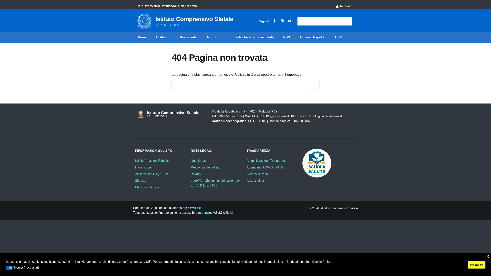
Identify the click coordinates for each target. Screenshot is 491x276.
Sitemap (140, 180)
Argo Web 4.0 (192, 207)
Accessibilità (255, 180)
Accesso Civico (257, 174)
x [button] (488, 256)
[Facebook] (274, 21)
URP (338, 37)
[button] (9, 268)
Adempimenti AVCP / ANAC (266, 167)
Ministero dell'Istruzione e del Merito (167, 6)
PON (286, 37)
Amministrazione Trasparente (267, 160)
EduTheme (205, 212)
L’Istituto (162, 37)
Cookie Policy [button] (321, 261)
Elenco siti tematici (148, 187)
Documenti (188, 37)
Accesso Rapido (312, 37)
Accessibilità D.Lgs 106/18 (153, 174)
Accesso (346, 6)
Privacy (196, 174)
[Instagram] (282, 21)
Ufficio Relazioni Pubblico (152, 160)
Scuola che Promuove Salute (252, 37)
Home (142, 37)
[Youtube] (290, 21)
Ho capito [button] (476, 264)
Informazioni (143, 167)
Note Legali (199, 160)
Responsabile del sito (205, 167)
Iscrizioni (213, 37)
